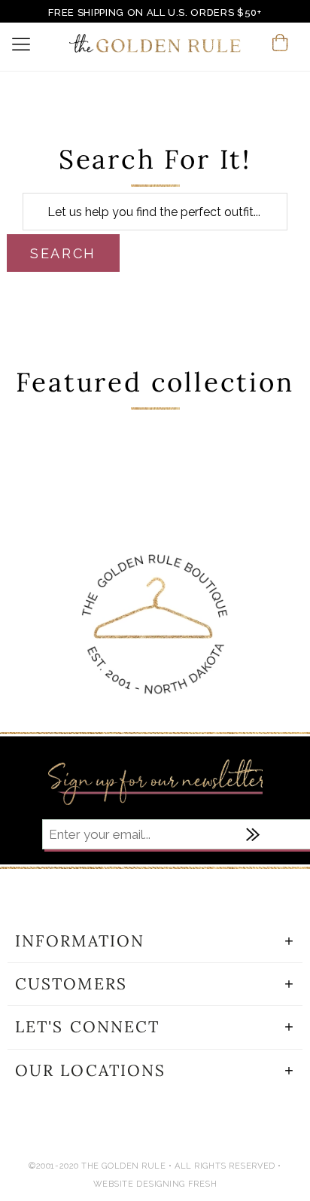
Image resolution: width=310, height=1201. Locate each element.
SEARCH (63, 253)
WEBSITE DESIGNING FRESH (155, 1184)
